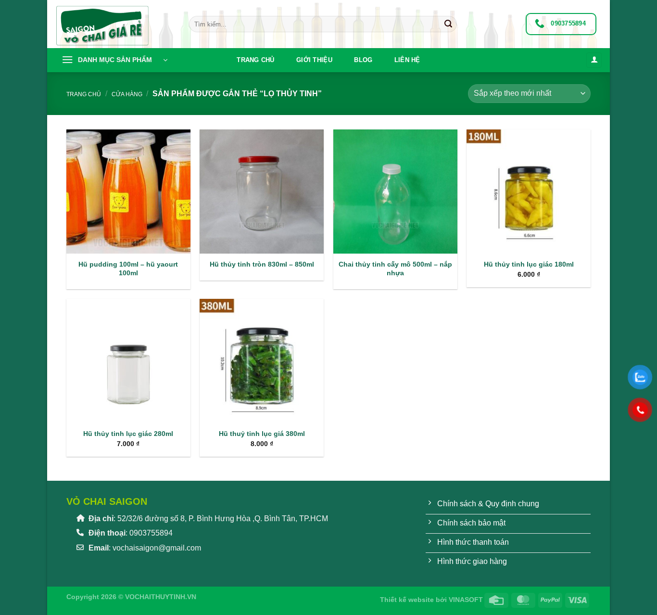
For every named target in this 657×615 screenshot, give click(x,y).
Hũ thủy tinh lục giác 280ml (128, 433)
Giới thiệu (314, 60)
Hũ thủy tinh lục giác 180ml (529, 264)
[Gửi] (448, 24)
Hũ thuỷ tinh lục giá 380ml (262, 433)
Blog (363, 60)
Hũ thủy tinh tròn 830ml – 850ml (262, 264)
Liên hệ (407, 60)
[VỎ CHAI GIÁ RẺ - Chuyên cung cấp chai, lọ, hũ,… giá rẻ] (114, 24)
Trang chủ (255, 60)
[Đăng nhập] (594, 60)
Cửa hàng (127, 94)
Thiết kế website (407, 599)
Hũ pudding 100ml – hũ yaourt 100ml (128, 268)
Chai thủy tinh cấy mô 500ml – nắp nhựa (395, 268)
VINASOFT (466, 599)
